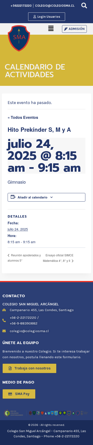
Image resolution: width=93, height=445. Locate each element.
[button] (51, 29)
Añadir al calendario (32, 197)
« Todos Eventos (23, 117)
